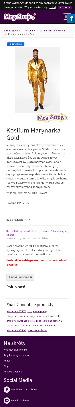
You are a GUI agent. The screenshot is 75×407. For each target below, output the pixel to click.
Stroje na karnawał (52, 320)
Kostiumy (30, 30)
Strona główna (12, 30)
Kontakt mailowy (16, 400)
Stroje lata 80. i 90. (16, 330)
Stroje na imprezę (37, 311)
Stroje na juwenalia (17, 320)
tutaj (53, 7)
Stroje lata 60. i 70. (16, 311)
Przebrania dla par (37, 330)
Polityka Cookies (13, 371)
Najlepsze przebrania (18, 325)
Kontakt (8, 360)
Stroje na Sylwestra (17, 316)
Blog (6, 366)
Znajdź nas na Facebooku (21, 389)
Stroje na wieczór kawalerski (44, 316)
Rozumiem (65, 7)
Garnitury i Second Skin (52, 30)
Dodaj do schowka (21, 277)
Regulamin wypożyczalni (17, 355)
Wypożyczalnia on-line (15, 349)
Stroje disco (34, 320)
